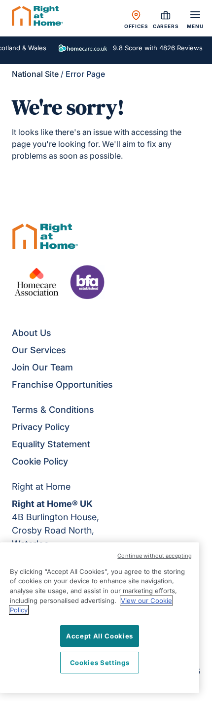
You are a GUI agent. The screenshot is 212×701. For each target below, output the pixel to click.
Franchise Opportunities (62, 384)
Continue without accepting (154, 555)
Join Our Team (42, 367)
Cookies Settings (100, 663)
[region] (99, 617)
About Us (31, 333)
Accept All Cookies (99, 636)
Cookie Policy (40, 461)
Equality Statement (51, 444)
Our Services (39, 350)
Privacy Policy (41, 427)
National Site (35, 74)
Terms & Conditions (53, 409)
